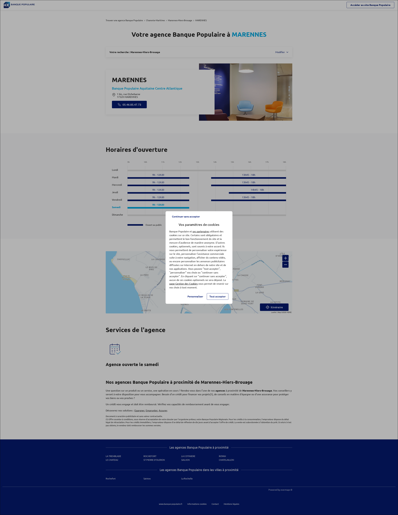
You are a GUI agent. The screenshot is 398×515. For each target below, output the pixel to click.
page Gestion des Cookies (183, 283)
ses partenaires (200, 231)
